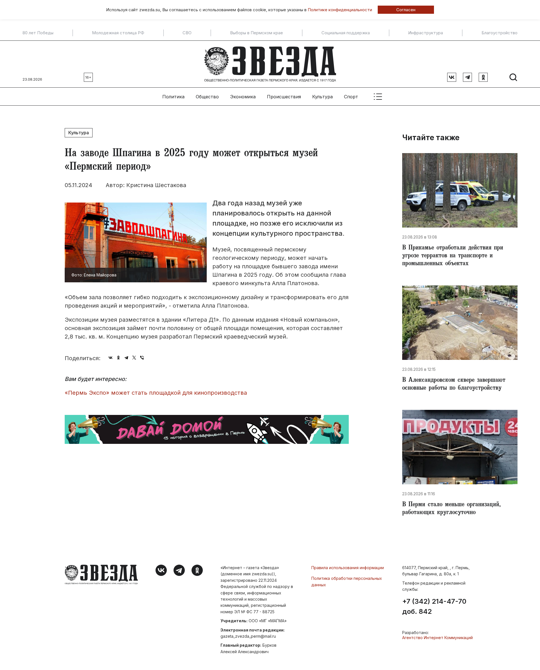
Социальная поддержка (345, 32)
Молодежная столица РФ (118, 32)
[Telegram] (126, 357)
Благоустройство (500, 32)
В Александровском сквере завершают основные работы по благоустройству (453, 384)
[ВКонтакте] (110, 357)
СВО (187, 32)
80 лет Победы (37, 32)
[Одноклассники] (118, 357)
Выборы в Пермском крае (256, 32)
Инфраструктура (425, 32)
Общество (207, 96)
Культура (322, 96)
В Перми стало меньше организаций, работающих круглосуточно (451, 509)
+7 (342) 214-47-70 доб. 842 (434, 606)
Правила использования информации (347, 567)
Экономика (243, 96)
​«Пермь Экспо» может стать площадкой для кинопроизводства (156, 392)
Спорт (351, 96)
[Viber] (142, 357)
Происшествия (284, 96)
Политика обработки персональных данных (346, 581)
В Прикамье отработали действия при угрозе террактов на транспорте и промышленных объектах (452, 256)
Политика (173, 96)
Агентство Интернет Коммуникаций (437, 637)
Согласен (405, 9)
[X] (134, 357)
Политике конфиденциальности (340, 9)
